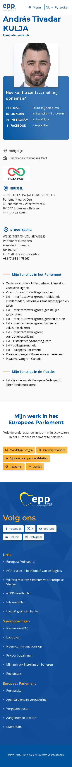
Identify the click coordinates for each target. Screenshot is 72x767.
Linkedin (14, 537)
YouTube (49, 528)
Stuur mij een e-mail (46, 108)
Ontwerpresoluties (54, 450)
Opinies (37, 466)
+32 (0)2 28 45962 (15, 213)
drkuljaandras (40, 125)
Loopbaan (13, 637)
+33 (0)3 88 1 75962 (16, 259)
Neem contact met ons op (24, 646)
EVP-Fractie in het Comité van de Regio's (34, 571)
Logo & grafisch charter (22, 611)
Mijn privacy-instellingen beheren (29, 664)
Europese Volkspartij (20, 562)
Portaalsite (13, 691)
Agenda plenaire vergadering (26, 700)
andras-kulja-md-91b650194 (49, 113)
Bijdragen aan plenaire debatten (29, 458)
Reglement (13, 674)
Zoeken (63, 7)
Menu (37, 7)
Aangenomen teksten (21, 718)
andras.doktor (40, 119)
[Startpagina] (9, 7)
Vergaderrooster (18, 709)
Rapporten (16, 466)
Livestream (14, 727)
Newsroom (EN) (17, 628)
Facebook (15, 528)
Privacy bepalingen (19, 655)
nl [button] (48, 7)
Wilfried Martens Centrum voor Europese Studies (35, 582)
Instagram (36, 537)
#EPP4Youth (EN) (18, 593)
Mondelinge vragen (21, 450)
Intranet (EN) (15, 602)
